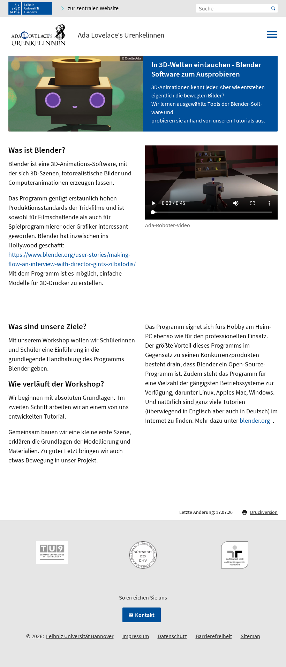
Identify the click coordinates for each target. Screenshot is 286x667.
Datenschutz (172, 636)
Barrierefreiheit (214, 636)
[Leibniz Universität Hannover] (30, 8)
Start (273, 8)
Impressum (135, 636)
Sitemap (250, 636)
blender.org (255, 420)
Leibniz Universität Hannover (80, 636)
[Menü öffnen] (272, 36)
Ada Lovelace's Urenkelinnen (121, 35)
